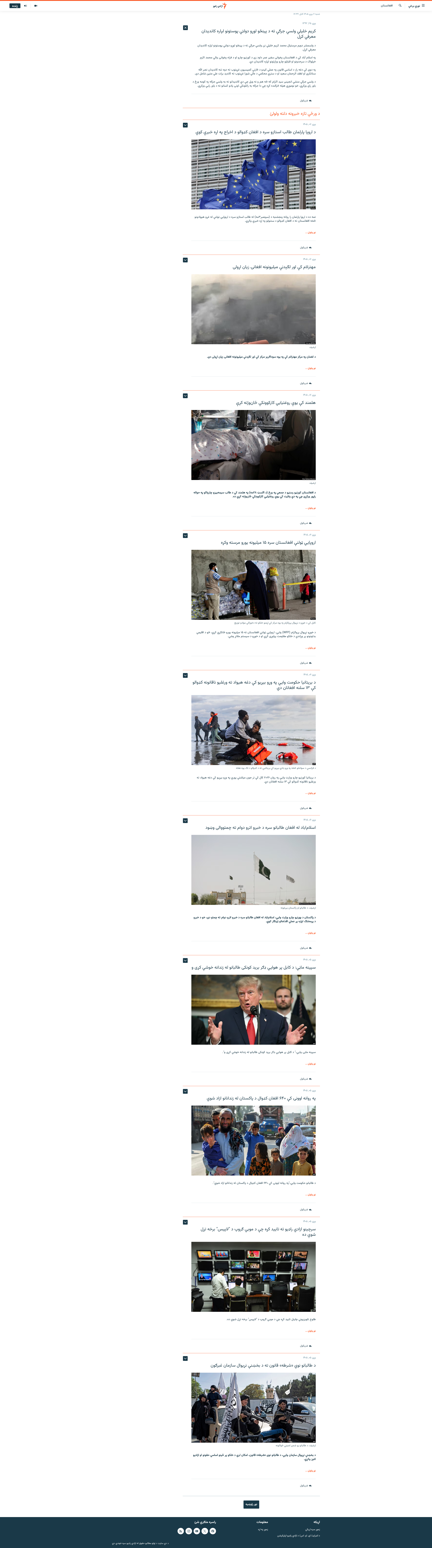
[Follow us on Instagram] (188, 1531)
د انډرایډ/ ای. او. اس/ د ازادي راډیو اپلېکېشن (298, 1536)
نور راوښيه (251, 1504)
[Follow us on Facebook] (213, 1531)
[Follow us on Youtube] (197, 1531)
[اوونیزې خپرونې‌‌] (25, 5)
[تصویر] (36, 5)
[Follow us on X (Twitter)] (204, 1531)
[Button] (306, 101)
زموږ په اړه (263, 1529)
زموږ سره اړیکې (312, 1529)
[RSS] (181, 1531)
